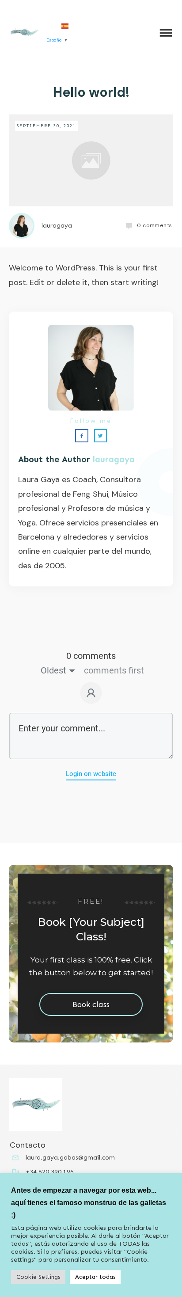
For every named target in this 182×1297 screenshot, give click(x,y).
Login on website (91, 774)
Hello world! (91, 92)
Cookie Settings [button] (38, 1277)
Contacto (28, 1145)
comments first (114, 670)
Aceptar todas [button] (95, 1277)
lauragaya (114, 459)
